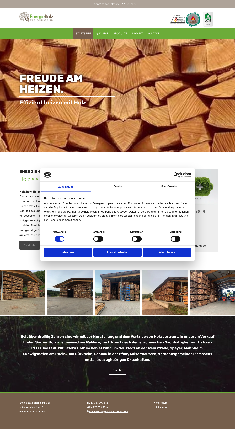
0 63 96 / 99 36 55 (98, 402)
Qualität (102, 33)
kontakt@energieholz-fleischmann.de (108, 411)
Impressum (161, 402)
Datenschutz (162, 407)
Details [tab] (117, 186)
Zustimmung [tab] (66, 186)
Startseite (83, 33)
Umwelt (137, 33)
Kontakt (153, 33)
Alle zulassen (167, 252)
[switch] (98, 239)
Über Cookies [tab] (169, 186)
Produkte (120, 33)
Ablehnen (68, 252)
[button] (29, 245)
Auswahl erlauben (117, 252)
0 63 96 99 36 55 (130, 4)
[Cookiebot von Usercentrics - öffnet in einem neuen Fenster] (176, 174)
